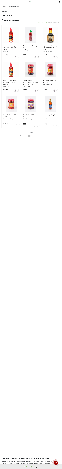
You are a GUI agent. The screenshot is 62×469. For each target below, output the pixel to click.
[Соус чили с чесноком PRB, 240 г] (50, 69)
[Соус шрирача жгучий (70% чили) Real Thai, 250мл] (11, 34)
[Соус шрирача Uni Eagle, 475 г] (31, 34)
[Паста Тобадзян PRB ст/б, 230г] (11, 104)
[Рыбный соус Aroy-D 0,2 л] (50, 104)
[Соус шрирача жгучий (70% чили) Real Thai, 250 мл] (11, 69)
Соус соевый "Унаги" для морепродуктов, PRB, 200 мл (50, 47)
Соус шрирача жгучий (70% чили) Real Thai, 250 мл (10, 82)
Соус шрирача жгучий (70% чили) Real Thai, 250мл (10, 47)
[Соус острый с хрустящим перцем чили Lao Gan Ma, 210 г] (31, 69)
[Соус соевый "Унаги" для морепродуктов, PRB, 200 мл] (50, 34)
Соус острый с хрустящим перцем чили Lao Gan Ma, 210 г (30, 82)
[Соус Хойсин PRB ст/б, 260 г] (31, 104)
